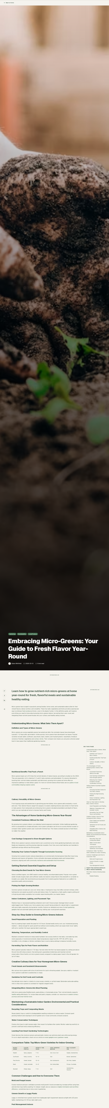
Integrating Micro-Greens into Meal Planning (98, 829)
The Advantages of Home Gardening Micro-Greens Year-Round (95, 767)
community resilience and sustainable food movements (47, 860)
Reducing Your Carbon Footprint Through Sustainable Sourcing (96, 781)
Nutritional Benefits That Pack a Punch (98, 758)
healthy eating (16, 994)
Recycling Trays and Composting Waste (95, 839)
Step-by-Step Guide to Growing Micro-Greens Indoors (95, 802)
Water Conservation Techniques (95, 843)
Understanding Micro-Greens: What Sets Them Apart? (96, 750)
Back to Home (10, 2)
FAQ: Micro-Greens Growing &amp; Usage (96, 872)
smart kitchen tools (26, 997)
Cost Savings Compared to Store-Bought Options (97, 776)
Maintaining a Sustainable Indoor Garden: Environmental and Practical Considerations (96, 834)
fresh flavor (73, 829)
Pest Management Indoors (97, 865)
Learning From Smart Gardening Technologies (96, 847)
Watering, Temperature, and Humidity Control (97, 809)
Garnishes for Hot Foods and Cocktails (98, 825)
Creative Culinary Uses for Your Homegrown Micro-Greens (95, 817)
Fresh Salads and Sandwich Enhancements (97, 821)
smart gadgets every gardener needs (56, 1037)
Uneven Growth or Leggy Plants (96, 862)
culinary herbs (38, 739)
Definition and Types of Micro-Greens (96, 754)
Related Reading (94, 876)
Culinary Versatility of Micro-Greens (97, 762)
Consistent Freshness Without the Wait (96, 772)
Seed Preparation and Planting (98, 806)
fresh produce (26, 711)
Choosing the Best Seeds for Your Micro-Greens (98, 790)
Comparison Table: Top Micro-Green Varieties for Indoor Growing (96, 851)
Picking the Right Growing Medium (97, 794)
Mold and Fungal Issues (96, 859)
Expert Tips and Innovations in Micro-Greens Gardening (96, 868)
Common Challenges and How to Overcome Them (96, 855)
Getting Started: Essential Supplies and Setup (96, 786)
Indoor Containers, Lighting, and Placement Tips (97, 798)
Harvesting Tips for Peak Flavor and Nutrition (96, 813)
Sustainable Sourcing (53, 852)
